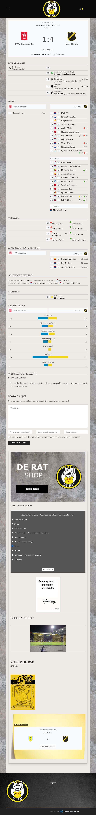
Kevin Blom (26, 280)
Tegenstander (18, 69)
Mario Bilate (81, 93)
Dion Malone (67, 139)
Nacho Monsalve (68, 259)
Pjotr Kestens (67, 192)
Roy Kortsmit (67, 162)
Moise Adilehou (68, 170)
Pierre (16, 546)
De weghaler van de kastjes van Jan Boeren (31, 533)
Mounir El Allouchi (72, 81)
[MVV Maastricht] (24, 39)
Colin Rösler (66, 128)
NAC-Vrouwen (20, 528)
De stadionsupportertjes (23, 542)
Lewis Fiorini (67, 181)
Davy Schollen (20, 537)
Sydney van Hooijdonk (64, 74)
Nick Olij (65, 113)
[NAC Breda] (71, 39)
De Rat (17, 551)
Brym (16, 524)
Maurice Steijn (59, 210)
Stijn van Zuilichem (71, 283)
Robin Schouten (70, 88)
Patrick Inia (64, 280)
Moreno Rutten (68, 267)
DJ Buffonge (60, 93)
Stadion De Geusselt (42, 54)
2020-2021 (41, 25)
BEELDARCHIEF (22, 618)
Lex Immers (71, 86)
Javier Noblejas (68, 174)
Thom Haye (66, 143)
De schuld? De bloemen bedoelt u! (27, 555)
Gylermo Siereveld (69, 177)
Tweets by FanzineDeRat (21, 505)
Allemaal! (18, 559)
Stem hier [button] (48, 570)
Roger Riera (66, 120)
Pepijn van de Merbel (70, 166)
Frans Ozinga (39, 283)
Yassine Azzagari (68, 185)
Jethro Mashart (68, 124)
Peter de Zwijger (20, 519)
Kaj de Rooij (66, 263)
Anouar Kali (66, 189)
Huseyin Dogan (71, 79)
